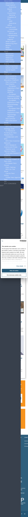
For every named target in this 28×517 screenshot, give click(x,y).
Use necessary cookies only (14, 275)
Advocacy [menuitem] (7, 157)
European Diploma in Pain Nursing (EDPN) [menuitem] (13, 96)
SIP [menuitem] (5, 181)
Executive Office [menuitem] (11, 24)
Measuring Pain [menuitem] (11, 43)
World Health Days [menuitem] (9, 71)
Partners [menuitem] (9, 49)
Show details (19, 266)
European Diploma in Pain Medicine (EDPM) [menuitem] (13, 89)
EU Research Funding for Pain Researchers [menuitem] (10, 133)
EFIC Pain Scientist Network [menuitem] (12, 142)
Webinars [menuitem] (9, 58)
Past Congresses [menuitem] (12, 66)
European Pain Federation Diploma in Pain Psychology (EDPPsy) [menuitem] (13, 112)
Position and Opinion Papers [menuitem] (10, 150)
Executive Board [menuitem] (11, 8)
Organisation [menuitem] (10, 5)
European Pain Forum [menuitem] (10, 164)
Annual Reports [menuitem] (10, 38)
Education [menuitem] (8, 74)
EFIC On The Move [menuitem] (9, 170)
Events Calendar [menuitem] (12, 68)
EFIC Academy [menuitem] (11, 76)
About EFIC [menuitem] (8, 1)
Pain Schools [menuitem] (10, 118)
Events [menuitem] (6, 64)
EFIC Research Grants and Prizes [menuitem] (10, 146)
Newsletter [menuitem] (10, 56)
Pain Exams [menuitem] (10, 84)
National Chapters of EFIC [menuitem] (11, 17)
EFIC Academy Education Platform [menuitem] (11, 79)
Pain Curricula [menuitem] (11, 82)
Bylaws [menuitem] (8, 45)
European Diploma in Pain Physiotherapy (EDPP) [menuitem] (13, 103)
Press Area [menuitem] (10, 60)
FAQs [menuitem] (7, 47)
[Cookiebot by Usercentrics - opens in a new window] (20, 241)
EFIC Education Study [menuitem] (10, 122)
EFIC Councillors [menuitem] (11, 12)
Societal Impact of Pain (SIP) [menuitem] (11, 160)
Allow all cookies (14, 270)
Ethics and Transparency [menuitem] (12, 34)
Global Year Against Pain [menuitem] (12, 178)
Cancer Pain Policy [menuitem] (9, 174)
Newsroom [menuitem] (10, 54)
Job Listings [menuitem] (10, 62)
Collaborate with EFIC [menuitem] (11, 138)
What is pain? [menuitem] (11, 41)
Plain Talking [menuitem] (10, 167)
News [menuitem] (6, 52)
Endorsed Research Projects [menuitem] (12, 154)
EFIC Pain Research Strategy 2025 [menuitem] (12, 128)
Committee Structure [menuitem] (12, 30)
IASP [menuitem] (10, 21)
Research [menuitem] (7, 125)
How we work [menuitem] (11, 27)
